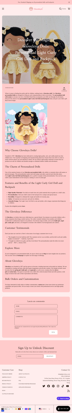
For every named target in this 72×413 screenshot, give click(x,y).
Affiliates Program (25, 387)
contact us (41, 284)
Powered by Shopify (17, 407)
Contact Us (22, 377)
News (3, 390)
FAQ (20, 380)
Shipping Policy (6, 377)
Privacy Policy (6, 383)
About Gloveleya (24, 374)
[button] (3, 9)
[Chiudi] (69, 2)
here (23, 206)
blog (45, 253)
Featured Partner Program (27, 383)
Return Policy (6, 380)
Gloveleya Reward (8, 393)
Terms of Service (7, 387)
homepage (20, 255)
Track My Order (7, 374)
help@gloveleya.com (64, 374)
